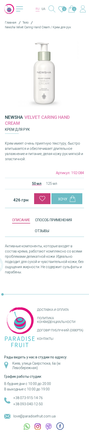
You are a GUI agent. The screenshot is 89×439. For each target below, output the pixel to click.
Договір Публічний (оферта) (60, 330)
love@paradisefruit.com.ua (34, 416)
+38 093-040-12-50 (28, 404)
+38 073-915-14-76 (28, 398)
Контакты (45, 339)
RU (38, 9)
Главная (10, 22)
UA (43, 9)
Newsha (14, 117)
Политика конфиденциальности (56, 320)
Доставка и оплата (53, 310)
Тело (25, 22)
